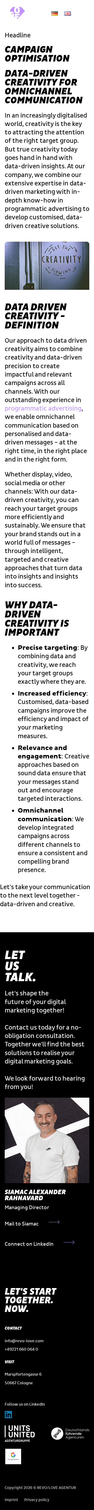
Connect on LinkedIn (29, 1244)
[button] (82, 13)
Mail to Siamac (22, 1224)
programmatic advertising (43, 408)
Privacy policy (36, 1499)
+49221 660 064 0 (21, 1349)
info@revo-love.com (24, 1341)
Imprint (11, 1499)
